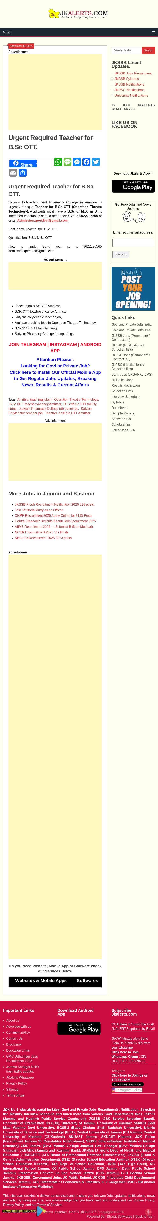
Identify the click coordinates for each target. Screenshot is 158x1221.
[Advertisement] (55, 92)
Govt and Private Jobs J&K (131, 330)
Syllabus (118, 402)
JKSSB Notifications (129, 84)
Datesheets (120, 408)
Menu (7, 32)
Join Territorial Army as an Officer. (39, 510)
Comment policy (18, 1032)
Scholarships (121, 424)
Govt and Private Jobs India (132, 324)
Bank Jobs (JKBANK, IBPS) (132, 374)
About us (12, 1020)
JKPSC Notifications (129, 90)
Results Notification (126, 385)
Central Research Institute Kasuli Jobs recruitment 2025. (56, 521)
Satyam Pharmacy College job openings (48, 408)
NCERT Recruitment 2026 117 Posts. (42, 532)
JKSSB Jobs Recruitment (133, 73)
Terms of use (15, 1095)
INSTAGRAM (63, 344)
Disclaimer (14, 1044)
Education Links (18, 1050)
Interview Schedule (125, 396)
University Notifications (131, 95)
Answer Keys (121, 419)
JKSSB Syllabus (127, 79)
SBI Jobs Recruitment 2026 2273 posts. (43, 538)
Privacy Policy (16, 1083)
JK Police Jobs (122, 380)
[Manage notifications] (148, 1212)
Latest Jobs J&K (123, 430)
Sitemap (12, 1089)
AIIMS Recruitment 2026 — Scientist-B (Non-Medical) (54, 526)
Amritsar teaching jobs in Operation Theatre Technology (57, 399)
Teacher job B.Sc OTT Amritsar (67, 413)
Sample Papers (123, 413)
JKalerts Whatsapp (20, 1077)
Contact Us (14, 1038)
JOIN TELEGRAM (27, 344)
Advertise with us (18, 1026)
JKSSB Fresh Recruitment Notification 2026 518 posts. (55, 504)
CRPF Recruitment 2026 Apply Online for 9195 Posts (53, 515)
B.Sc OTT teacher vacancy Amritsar (35, 404)
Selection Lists (122, 391)
